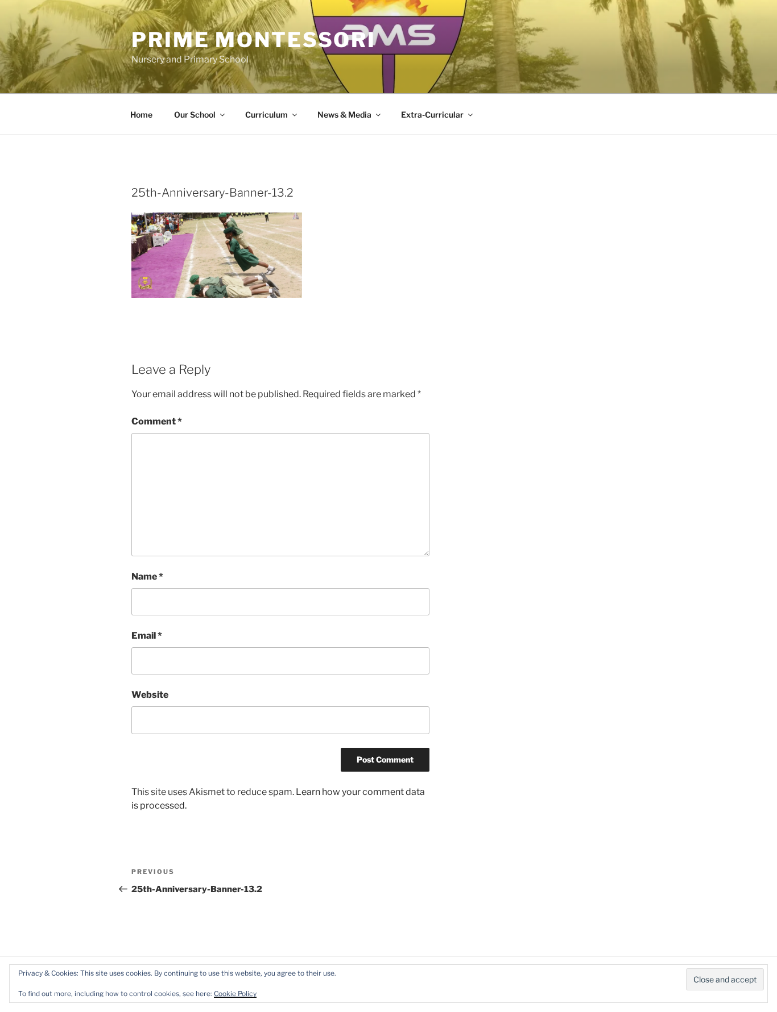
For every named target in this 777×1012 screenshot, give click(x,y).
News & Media (344, 114)
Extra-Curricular (432, 114)
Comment (156, 421)
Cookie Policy (235, 993)
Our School (195, 114)
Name (147, 576)
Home (141, 114)
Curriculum (266, 114)
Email (146, 635)
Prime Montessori (253, 39)
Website (149, 694)
